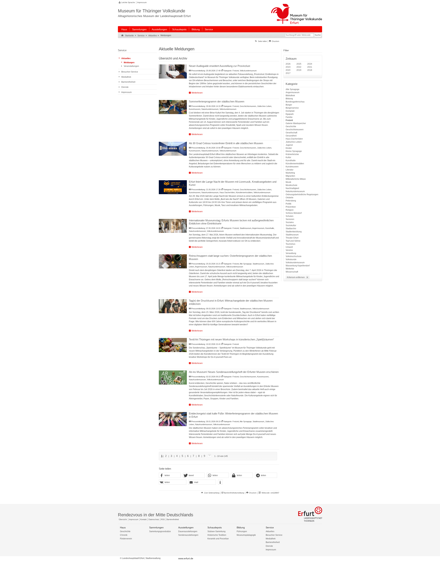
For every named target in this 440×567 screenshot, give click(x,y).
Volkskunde (291, 259)
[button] (170, 475)
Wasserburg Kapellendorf (298, 265)
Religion (290, 210)
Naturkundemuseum (295, 191)
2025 (298, 64)
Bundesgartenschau (295, 102)
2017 (288, 73)
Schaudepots (179, 29)
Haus (124, 29)
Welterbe (290, 269)
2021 (309, 67)
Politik (288, 204)
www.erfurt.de (185, 558)
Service (209, 29)
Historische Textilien (216, 535)
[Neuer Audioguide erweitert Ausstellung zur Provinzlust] (173, 71)
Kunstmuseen (292, 166)
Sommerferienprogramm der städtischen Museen (216, 101)
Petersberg (291, 200)
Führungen (242, 531)
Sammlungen (139, 29)
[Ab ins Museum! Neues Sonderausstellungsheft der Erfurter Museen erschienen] (173, 377)
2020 (288, 70)
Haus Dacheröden (294, 139)
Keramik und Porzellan (218, 538)
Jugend (289, 145)
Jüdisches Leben (294, 142)
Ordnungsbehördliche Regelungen (302, 194)
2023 (288, 67)
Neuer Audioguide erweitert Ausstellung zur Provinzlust (219, 65)
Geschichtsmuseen (295, 129)
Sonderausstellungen (188, 535)
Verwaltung (291, 253)
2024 (309, 64)
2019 (298, 70)
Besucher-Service (274, 535)
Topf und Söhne (293, 241)
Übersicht (123, 519)
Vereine (289, 250)
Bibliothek (290, 95)
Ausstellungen (159, 29)
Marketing (290, 173)
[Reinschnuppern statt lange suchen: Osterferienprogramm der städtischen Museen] (173, 261)
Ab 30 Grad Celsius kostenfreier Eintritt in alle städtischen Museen (226, 143)
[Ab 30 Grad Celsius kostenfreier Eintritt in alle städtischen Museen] (173, 149)
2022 (298, 67)
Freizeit (289, 120)
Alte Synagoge (292, 89)
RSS (163, 519)
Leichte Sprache (128, 2)
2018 (309, 70)
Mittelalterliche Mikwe (296, 179)
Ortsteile (289, 197)
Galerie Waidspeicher (296, 123)
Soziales (290, 222)
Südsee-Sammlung (216, 531)
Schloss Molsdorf (294, 213)
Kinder (289, 148)
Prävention (291, 207)
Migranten (290, 176)
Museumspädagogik (246, 535)
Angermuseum (292, 92)
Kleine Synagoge (294, 151)
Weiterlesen (197, 93)
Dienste (269, 546)
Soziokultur (291, 225)
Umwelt (289, 247)
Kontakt (143, 519)
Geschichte (291, 126)
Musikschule (291, 185)
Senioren (290, 219)
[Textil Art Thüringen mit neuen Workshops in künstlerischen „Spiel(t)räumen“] (173, 345)
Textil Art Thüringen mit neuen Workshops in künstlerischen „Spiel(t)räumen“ (231, 339)
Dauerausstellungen (187, 531)
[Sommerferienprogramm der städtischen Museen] (173, 107)
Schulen (289, 216)
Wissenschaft (292, 272)
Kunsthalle (291, 160)
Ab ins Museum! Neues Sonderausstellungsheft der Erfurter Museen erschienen (234, 371)
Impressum (142, 2)
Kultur (288, 157)
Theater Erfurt (292, 238)
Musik (288, 182)
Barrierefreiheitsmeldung (234, 493)
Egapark (290, 114)
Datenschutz (153, 519)
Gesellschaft (291, 132)
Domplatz (290, 111)
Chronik (123, 535)
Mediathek (271, 538)
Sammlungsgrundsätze (160, 531)
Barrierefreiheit (173, 519)
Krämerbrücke (292, 154)
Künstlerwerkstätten (295, 163)
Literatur (289, 170)
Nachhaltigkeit (292, 188)
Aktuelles (270, 531)
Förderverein (126, 538)
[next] (208, 456)
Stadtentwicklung (294, 231)
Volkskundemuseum (295, 262)
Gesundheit (291, 136)
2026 (288, 64)
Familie (289, 117)
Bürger (289, 105)
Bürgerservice (292, 108)
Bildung (196, 29)
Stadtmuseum (292, 235)
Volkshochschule (293, 256)
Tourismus (290, 244)
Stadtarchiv (291, 228)
